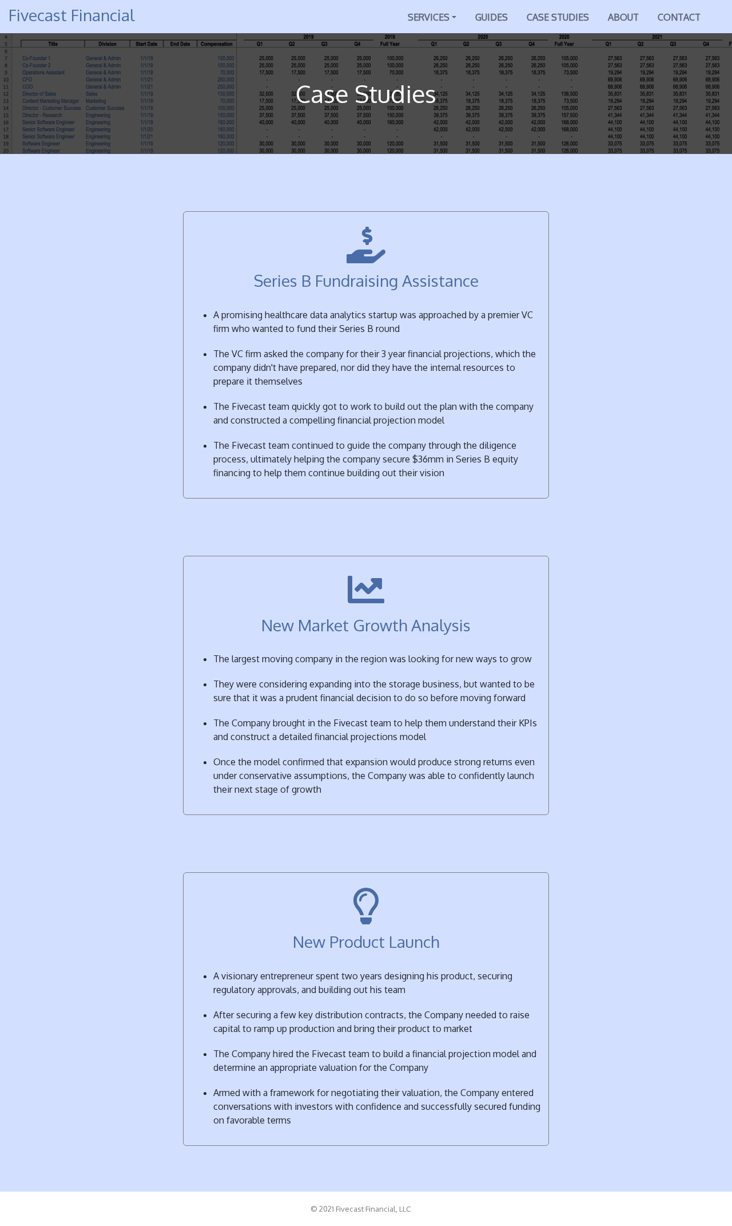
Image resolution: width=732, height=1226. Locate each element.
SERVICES (428, 17)
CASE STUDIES (558, 17)
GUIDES (491, 17)
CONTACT (679, 17)
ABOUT (623, 17)
